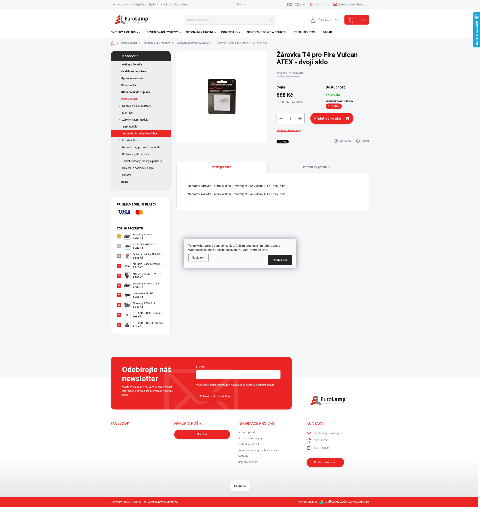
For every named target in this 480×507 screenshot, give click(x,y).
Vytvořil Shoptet (307, 501)
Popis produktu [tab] (222, 167)
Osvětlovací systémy (133, 71)
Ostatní (126, 174)
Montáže (127, 112)
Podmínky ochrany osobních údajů (258, 450)
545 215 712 (321, 440)
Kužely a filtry (130, 140)
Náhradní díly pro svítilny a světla (141, 147)
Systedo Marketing (358, 501)
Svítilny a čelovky (131, 64)
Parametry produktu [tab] (316, 167)
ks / (202, 434)
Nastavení (198, 257)
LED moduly (130, 126)
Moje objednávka (247, 462)
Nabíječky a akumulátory (136, 105)
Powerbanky (128, 85)
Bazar (124, 181)
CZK (298, 4)
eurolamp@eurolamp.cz (328, 433)
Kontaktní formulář (325, 462)
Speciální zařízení (132, 78)
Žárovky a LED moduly (135, 119)
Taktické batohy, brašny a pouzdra (142, 161)
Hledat (271, 19)
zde (264, 250)
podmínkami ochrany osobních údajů (252, 384)
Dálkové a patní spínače (136, 154)
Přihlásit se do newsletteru (215, 396)
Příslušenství (129, 99)
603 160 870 (321, 447)
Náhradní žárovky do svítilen (140, 133)
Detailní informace (288, 130)
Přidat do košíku (327, 118)
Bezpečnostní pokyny (146, 4)
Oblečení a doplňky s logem (138, 168)
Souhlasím (280, 260)
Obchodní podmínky (176, 4)
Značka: (288, 76)
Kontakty (243, 456)
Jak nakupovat (119, 4)
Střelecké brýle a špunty (135, 92)
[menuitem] (126, 32)
